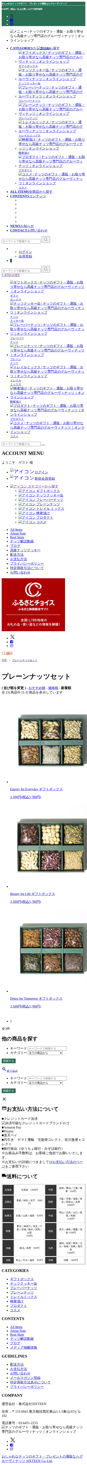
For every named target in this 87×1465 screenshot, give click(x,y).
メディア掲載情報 (32, 217)
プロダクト (18, 1306)
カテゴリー (18, 1053)
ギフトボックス (22, 1279)
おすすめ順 (37, 688)
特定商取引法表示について (30, 1382)
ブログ (24, 212)
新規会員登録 (45, 478)
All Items (16, 1327)
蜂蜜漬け (17, 1301)
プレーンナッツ (22, 1292)
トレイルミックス (23, 1297)
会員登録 (25, 256)
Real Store (26, 204)
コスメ (15, 1310)
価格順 (53, 688)
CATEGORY (11, 275)
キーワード (18, 1048)
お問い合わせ (20, 572)
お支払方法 (18, 559)
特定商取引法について (27, 568)
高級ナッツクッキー (34, 221)
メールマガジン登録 (25, 1378)
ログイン (25, 252)
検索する (8, 1060)
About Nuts (26, 200)
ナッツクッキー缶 (23, 1283)
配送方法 (17, 554)
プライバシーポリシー (27, 563)
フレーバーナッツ (23, 1288)
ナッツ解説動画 (30, 208)
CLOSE (7, 653)
